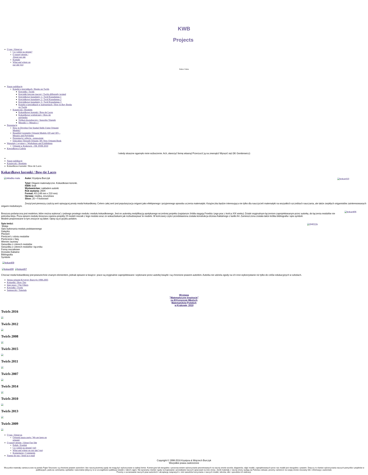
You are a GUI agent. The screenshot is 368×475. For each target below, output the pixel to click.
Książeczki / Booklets (22, 110)
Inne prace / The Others (17, 285)
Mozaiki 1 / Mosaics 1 (28, 122)
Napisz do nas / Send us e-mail (21, 455)
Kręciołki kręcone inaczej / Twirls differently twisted (42, 94)
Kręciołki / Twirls (26, 91)
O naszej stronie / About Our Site (22, 442)
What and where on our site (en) (21, 63)
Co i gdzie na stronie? (22, 52)
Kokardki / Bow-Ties (16, 282)
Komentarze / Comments (24, 453)
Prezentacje (12, 125)
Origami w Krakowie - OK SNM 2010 (30, 146)
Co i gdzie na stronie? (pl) (24, 448)
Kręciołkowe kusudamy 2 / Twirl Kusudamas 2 (39, 99)
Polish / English (20, 445)
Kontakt (16, 59)
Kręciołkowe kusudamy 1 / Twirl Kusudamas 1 (39, 97)
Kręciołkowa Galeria (16, 148)
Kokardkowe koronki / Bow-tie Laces (35, 112)
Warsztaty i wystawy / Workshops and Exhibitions (29, 143)
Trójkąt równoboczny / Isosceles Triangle (37, 120)
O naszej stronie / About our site (20, 55)
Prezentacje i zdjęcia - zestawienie (28, 138)
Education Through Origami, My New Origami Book (37, 141)
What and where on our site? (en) (28, 450)
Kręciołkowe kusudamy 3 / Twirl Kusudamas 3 (39, 102)
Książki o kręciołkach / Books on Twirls (31, 89)
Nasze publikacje (14, 86)
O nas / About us (14, 49)
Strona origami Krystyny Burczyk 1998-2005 (27, 280)
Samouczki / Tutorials (17, 290)
